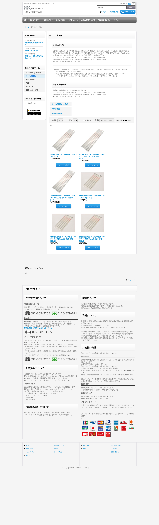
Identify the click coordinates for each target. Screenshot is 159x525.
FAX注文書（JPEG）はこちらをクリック (38, 328)
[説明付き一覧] (130, 120)
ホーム (27, 445)
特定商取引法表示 (116, 445)
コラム (84, 448)
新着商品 (56, 448)
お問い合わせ (115, 452)
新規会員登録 (114, 12)
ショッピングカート (31, 452)
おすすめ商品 (58, 452)
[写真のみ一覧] (125, 120)
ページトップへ (132, 280)
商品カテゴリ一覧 (59, 445)
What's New (86, 445)
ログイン (103, 12)
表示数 (54, 120)
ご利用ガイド (115, 448)
